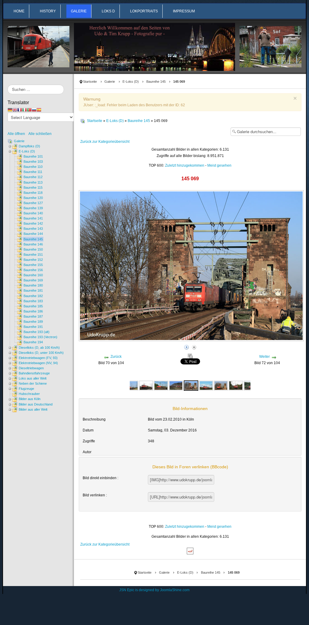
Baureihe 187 (33, 316)
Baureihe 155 (33, 265)
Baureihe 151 (33, 254)
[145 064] (131, 385)
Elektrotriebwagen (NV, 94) (38, 363)
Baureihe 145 (156, 81)
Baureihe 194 (33, 342)
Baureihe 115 (33, 187)
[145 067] (176, 385)
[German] (10, 109)
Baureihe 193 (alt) (36, 332)
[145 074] (236, 385)
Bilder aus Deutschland (36, 404)
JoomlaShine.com (175, 590)
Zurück (116, 356)
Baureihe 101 (33, 156)
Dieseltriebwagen (31, 368)
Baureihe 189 (33, 321)
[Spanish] (39, 109)
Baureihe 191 (33, 327)
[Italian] (24, 109)
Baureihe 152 (33, 259)
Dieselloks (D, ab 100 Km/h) (39, 347)
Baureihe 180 (33, 285)
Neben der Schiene (33, 383)
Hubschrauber (29, 394)
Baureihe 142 (33, 223)
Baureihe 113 (33, 182)
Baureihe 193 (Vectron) (40, 337)
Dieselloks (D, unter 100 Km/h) (41, 352)
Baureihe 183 (33, 301)
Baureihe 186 (33, 311)
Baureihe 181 (33, 290)
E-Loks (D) (131, 81)
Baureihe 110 (33, 166)
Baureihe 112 (33, 177)
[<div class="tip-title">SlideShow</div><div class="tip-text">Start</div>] (186, 346)
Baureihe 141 (33, 218)
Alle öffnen (18, 134)
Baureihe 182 (33, 296)
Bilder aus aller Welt (33, 409)
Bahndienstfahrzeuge (34, 373)
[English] (14, 109)
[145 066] (161, 385)
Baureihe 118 (33, 192)
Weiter (264, 356)
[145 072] (206, 385)
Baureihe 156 (33, 270)
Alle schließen (40, 134)
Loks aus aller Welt (32, 378)
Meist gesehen (219, 165)
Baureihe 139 (33, 208)
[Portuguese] (29, 109)
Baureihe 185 (33, 306)
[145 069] (191, 385)
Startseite (90, 81)
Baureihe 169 (33, 280)
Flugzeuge (26, 388)
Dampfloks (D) (29, 146)
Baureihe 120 (33, 198)
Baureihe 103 (33, 161)
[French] (19, 109)
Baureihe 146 (33, 244)
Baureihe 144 (33, 234)
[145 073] (221, 385)
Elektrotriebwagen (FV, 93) (38, 358)
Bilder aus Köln (29, 399)
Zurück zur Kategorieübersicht (104, 141)
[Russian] (34, 109)
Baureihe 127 (33, 203)
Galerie (109, 81)
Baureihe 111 (33, 172)
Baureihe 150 (33, 249)
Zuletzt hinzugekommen (184, 165)
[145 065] (146, 385)
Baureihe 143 (33, 228)
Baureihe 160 (33, 275)
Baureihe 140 (33, 213)
